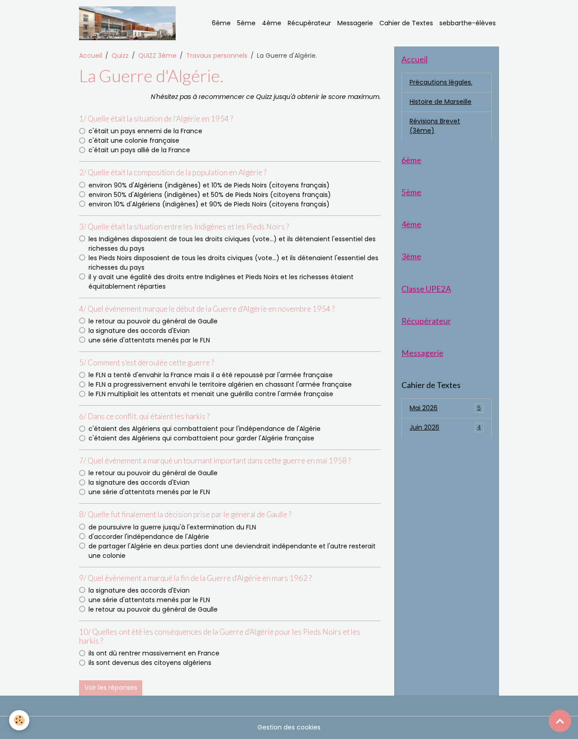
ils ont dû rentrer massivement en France (154, 653)
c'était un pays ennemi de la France (145, 131)
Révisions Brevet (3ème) (435, 126)
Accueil (90, 55)
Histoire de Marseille (440, 101)
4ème (271, 23)
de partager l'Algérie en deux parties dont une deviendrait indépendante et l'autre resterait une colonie (232, 551)
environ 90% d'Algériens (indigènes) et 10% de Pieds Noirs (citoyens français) (209, 185)
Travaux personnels (216, 55)
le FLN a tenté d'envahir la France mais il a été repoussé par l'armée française (211, 374)
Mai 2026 (445, 407)
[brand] (129, 23)
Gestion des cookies (289, 727)
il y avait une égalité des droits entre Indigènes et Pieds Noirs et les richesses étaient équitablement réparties (221, 281)
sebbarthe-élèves (467, 23)
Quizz (120, 55)
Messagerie (355, 23)
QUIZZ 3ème (157, 55)
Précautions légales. (441, 82)
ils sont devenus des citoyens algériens (150, 662)
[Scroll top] (560, 721)
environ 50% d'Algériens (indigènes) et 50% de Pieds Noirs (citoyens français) (210, 194)
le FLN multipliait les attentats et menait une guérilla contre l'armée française (211, 393)
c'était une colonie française (134, 140)
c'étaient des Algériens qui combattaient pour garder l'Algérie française (201, 438)
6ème (221, 23)
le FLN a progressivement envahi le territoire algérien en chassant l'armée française (220, 384)
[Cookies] (19, 720)
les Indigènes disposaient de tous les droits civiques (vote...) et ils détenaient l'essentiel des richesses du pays (232, 243)
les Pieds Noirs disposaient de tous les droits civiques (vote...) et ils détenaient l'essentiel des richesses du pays (233, 262)
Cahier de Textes (406, 23)
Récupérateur (309, 23)
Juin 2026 (445, 427)
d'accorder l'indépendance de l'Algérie (149, 536)
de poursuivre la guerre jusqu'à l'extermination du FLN (172, 527)
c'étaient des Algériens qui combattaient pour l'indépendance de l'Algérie (205, 428)
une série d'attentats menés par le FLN (149, 340)
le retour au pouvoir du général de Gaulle (153, 321)
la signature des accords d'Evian (139, 330)
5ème (246, 23)
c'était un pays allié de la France (139, 149)
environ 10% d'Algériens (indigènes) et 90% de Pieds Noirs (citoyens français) (209, 204)
